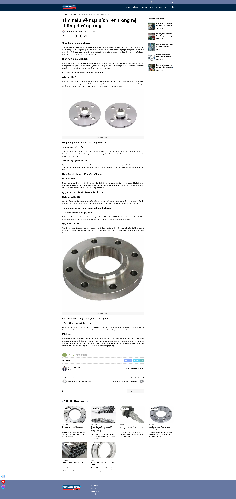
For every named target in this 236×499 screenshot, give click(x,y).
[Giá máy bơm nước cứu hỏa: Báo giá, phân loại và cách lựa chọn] (151, 36)
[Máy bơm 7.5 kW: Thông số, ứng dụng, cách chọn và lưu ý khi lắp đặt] (151, 47)
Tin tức (151, 7)
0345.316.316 (95, 489)
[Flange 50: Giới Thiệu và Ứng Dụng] (103, 450)
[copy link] (85, 36)
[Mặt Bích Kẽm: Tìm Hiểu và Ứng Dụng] (161, 414)
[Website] (135, 368)
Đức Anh (74, 31)
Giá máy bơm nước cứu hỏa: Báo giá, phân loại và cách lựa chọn (164, 36)
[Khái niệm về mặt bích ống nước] (74, 414)
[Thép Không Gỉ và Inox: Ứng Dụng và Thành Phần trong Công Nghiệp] (103, 414)
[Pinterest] (138, 368)
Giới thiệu (127, 7)
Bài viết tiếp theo (134, 377)
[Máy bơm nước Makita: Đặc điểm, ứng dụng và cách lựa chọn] (151, 26)
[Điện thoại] (3, 482)
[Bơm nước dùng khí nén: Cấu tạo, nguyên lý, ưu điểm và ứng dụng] (151, 57)
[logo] (69, 9)
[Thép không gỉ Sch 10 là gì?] (74, 450)
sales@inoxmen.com (97, 494)
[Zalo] (3, 476)
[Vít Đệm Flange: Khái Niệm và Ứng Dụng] (132, 414)
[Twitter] (136, 368)
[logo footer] (75, 488)
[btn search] (172, 2)
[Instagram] (140, 368)
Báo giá (144, 7)
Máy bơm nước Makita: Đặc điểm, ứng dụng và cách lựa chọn (164, 25)
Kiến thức (159, 7)
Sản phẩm (136, 7)
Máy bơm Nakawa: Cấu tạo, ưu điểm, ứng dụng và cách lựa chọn (164, 67)
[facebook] (133, 368)
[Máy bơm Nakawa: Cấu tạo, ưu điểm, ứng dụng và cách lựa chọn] (151, 67)
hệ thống (85, 54)
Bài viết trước (70, 377)
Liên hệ (167, 7)
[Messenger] (3, 487)
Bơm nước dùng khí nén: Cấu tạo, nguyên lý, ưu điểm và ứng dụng (164, 57)
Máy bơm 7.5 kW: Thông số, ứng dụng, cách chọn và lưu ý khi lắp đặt (164, 46)
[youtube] (142, 368)
